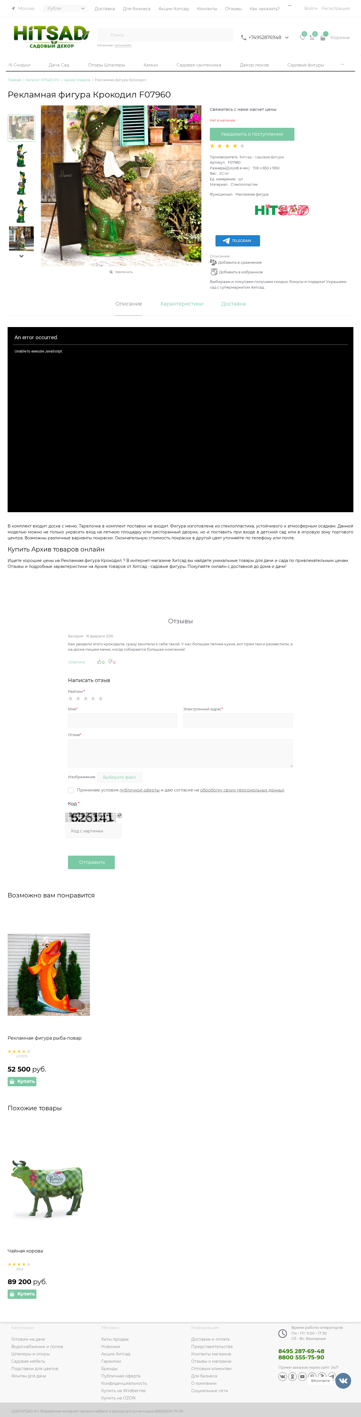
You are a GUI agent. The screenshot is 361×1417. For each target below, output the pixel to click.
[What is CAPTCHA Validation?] (90, 818)
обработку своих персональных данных (242, 790)
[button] (21, 256)
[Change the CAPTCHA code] (119, 815)
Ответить (76, 662)
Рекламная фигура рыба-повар (45, 1038)
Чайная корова (25, 1251)
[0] (302, 39)
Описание (220, 256)
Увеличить (124, 272)
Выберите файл (119, 777)
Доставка (233, 304)
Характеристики (181, 304)
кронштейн (123, 45)
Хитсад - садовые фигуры (261, 157)
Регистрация (336, 8)
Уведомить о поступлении (252, 134)
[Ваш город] (351, 1349)
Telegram (241, 241)
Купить (26, 1081)
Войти (311, 8)
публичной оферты (140, 790)
